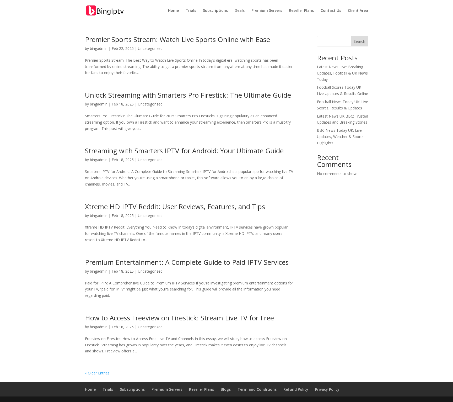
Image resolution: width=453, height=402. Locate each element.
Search (359, 41)
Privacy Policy (327, 389)
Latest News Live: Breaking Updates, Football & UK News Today (342, 73)
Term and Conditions (257, 389)
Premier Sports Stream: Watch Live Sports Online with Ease (177, 39)
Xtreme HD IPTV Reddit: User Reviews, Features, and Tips (175, 206)
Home (173, 11)
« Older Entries (97, 373)
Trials (191, 11)
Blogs (226, 389)
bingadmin (98, 48)
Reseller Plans (301, 11)
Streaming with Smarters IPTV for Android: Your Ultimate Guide (184, 150)
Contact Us (331, 11)
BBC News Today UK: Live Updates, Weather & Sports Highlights (340, 136)
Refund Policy (295, 389)
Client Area (358, 11)
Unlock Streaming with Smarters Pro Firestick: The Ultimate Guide (188, 95)
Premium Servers (266, 11)
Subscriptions (215, 11)
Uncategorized (150, 48)
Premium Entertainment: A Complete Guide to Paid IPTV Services (187, 262)
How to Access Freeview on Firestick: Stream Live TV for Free (179, 317)
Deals (240, 11)
